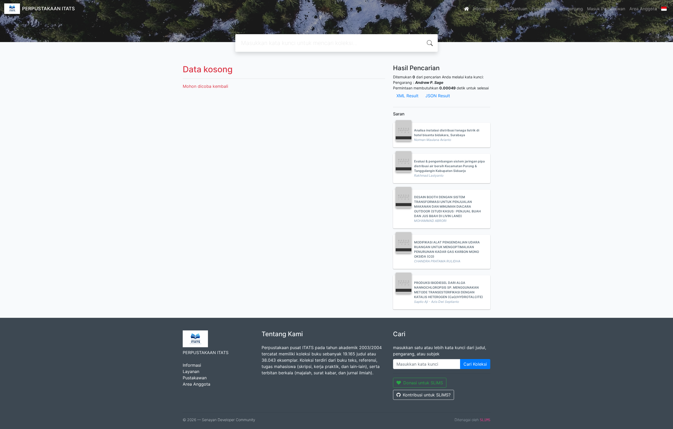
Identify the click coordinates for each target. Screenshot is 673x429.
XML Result (407, 95)
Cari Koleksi (475, 364)
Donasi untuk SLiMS (423, 382)
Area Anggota (643, 8)
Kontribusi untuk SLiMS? (427, 394)
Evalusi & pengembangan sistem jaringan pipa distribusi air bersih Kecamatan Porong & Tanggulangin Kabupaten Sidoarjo (449, 166)
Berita (501, 8)
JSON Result (437, 95)
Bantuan (519, 8)
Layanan (191, 371)
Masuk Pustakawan (606, 8)
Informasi (482, 8)
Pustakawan (543, 8)
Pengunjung (571, 8)
